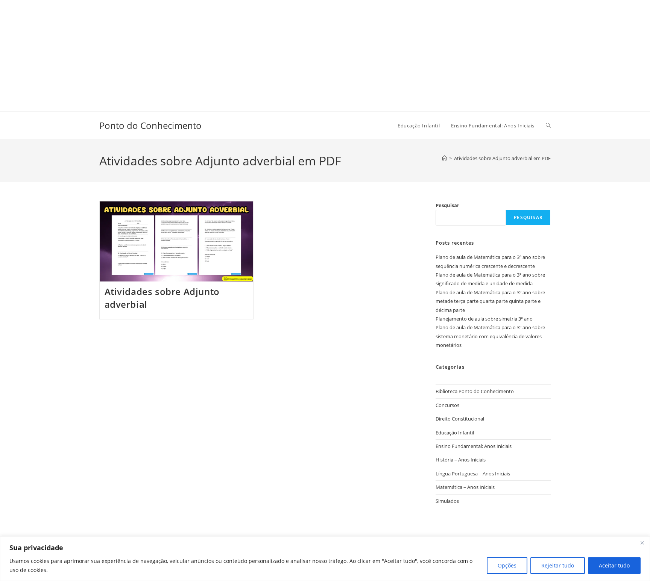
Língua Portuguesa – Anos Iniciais (473, 473)
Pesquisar (447, 205)
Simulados (447, 501)
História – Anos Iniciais (461, 459)
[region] (325, 558)
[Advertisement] (225, 52)
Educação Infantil (455, 432)
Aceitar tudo (614, 565)
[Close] (642, 542)
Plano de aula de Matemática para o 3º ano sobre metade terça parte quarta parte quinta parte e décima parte (490, 301)
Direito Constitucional (460, 418)
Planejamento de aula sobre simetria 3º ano (484, 318)
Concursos (447, 405)
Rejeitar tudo (557, 565)
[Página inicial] (444, 158)
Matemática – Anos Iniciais (465, 487)
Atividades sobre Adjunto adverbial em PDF (502, 158)
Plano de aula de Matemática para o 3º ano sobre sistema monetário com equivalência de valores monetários (490, 336)
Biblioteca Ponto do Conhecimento (475, 391)
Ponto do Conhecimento (150, 125)
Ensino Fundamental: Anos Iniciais (474, 446)
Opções (507, 565)
